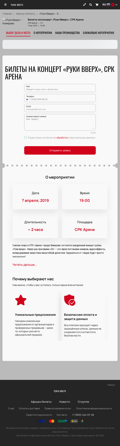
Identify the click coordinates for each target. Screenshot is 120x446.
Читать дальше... (24, 264)
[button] (27, 99)
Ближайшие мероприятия (98, 32)
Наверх (111, 384)
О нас (11, 408)
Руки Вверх (17, 4)
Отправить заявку (60, 150)
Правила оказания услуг (57, 408)
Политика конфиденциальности (94, 408)
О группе (83, 401)
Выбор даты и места (18, 32)
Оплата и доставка (29, 408)
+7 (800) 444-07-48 (83, 414)
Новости (64, 401)
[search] (91, 5)
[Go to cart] (97, 5)
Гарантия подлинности (39, 414)
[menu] (5, 5)
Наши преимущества (67, 32)
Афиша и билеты (41, 401)
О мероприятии (43, 32)
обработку (62, 137)
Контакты (62, 414)
